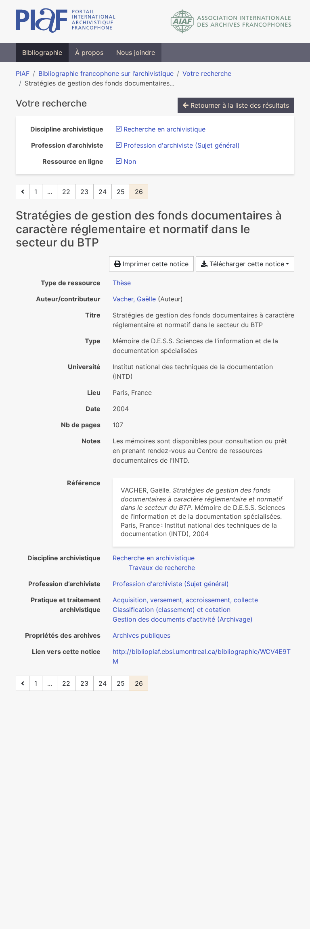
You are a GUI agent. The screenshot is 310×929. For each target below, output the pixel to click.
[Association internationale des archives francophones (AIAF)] (231, 21)
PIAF (22, 73)
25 (121, 192)
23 (84, 192)
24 (102, 192)
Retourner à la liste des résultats (239, 105)
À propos (89, 52)
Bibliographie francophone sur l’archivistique (106, 73)
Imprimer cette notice (155, 264)
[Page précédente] (22, 191)
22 (66, 192)
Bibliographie (42, 52)
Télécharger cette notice (245, 264)
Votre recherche (206, 73)
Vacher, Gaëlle (134, 299)
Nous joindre (135, 52)
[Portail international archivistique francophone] (65, 21)
